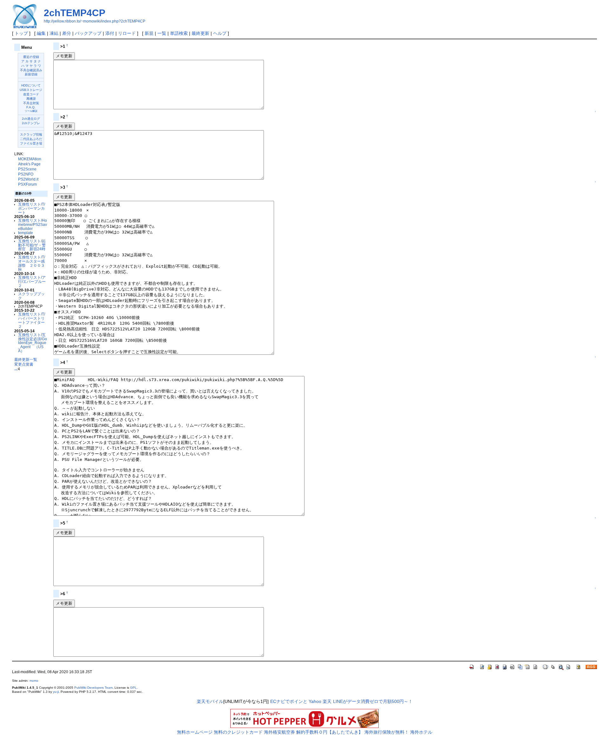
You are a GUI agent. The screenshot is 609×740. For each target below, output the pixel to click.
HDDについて (31, 85)
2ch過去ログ (31, 118)
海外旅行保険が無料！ (386, 732)
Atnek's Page (29, 164)
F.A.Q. (31, 107)
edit (15, 370)
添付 (109, 33)
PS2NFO (25, 174)
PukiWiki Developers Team (93, 687)
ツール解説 (31, 111)
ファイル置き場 (31, 143)
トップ (21, 33)
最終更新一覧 (25, 359)
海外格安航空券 (279, 732)
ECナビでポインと (288, 701)
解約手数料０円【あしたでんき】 (329, 732)
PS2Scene (27, 169)
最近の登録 (31, 57)
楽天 (327, 701)
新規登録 (31, 74)
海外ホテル (421, 732)
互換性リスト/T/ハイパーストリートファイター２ (31, 320)
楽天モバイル (210, 701)
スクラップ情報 (31, 134)
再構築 (31, 98)
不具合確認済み (31, 70)
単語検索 (179, 33)
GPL (133, 687)
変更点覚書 (23, 364)
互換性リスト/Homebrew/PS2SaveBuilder (32, 224)
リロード (127, 33)
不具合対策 (31, 103)
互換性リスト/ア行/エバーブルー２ (32, 281)
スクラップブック (31, 296)
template (25, 233)
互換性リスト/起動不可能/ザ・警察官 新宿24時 (32, 245)
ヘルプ (219, 33)
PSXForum (27, 184)
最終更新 (200, 33)
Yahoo (315, 701)
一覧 (161, 33)
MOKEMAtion (29, 159)
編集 (41, 33)
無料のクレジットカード (238, 732)
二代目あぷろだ (31, 139)
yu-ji (56, 691)
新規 (149, 33)
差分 (66, 33)
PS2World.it (28, 179)
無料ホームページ (195, 732)
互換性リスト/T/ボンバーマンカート (31, 208)
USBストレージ (31, 90)
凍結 (53, 33)
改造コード (31, 94)
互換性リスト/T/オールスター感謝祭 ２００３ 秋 (33, 263)
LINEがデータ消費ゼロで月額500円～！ (373, 701)
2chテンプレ (31, 123)
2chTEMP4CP (74, 13)
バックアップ (88, 33)
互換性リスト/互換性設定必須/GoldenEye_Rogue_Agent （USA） (32, 343)
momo (33, 680)
